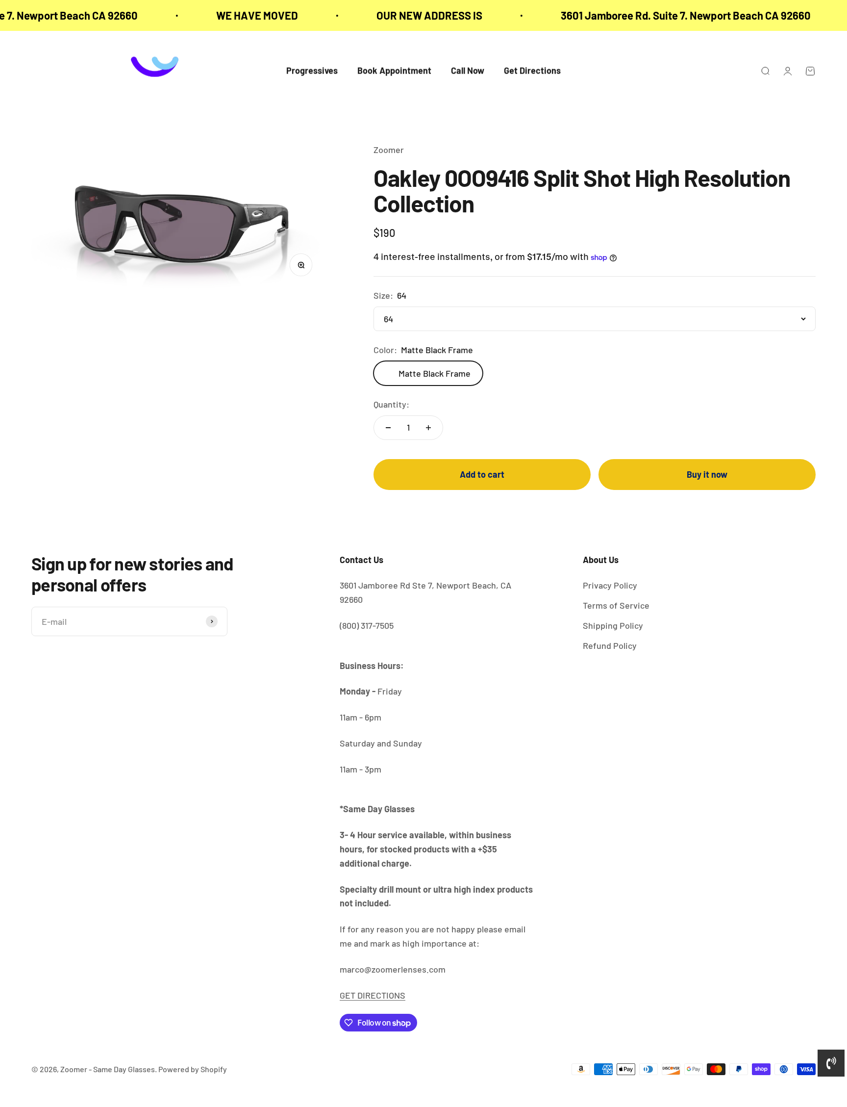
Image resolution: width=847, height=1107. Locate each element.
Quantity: (391, 404)
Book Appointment (394, 71)
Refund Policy (610, 645)
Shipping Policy (613, 625)
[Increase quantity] (428, 427)
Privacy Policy (610, 585)
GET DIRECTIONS (372, 995)
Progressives (312, 71)
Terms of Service (616, 605)
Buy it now (707, 474)
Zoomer (389, 149)
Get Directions (532, 71)
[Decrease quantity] (388, 427)
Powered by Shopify (192, 1069)
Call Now (467, 71)
